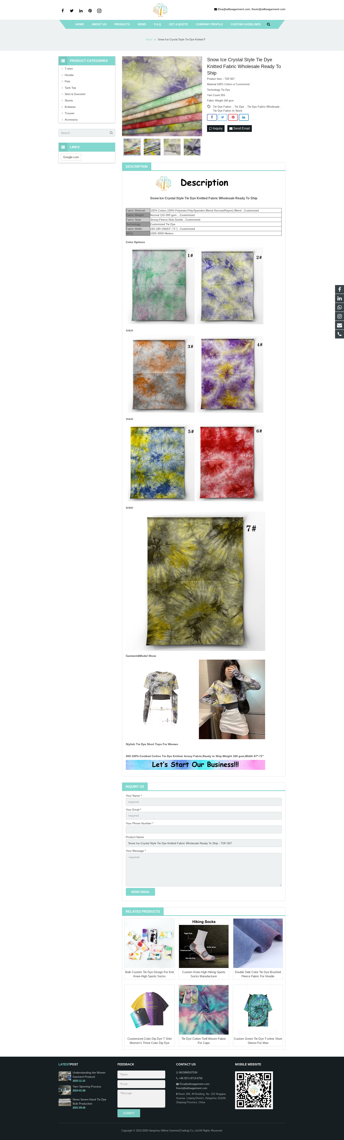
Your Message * (136, 850)
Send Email (241, 128)
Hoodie (69, 75)
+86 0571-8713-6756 (190, 1078)
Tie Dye (239, 106)
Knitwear (70, 106)
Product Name (135, 837)
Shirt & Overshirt (75, 94)
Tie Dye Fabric (222, 106)
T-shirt (69, 68)
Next (197, 96)
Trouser (69, 113)
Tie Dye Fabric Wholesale (263, 106)
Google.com (71, 157)
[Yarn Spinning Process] (65, 1094)
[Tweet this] (222, 117)
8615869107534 (188, 1072)
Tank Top (70, 87)
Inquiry (217, 128)
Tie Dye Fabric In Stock (227, 110)
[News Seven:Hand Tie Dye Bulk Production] (65, 1105)
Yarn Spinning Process (87, 1086)
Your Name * (134, 795)
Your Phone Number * (139, 823)
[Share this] (212, 117)
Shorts (69, 100)
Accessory (71, 119)
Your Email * (133, 809)
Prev (127, 96)
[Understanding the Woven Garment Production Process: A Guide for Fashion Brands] (65, 1080)
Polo (67, 81)
